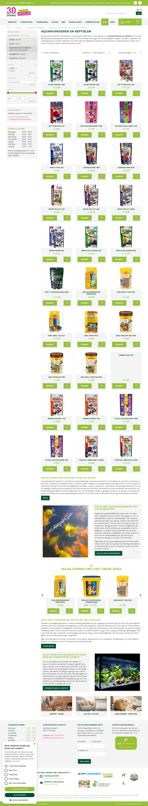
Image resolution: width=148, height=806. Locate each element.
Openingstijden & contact (56, 688)
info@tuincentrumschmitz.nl (20, 119)
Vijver (45, 498)
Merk (11, 65)
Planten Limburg (46, 795)
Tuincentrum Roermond (103, 797)
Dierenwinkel (18, 35)
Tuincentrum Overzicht (134, 803)
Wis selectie (32, 73)
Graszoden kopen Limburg (70, 797)
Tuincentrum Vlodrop (92, 795)
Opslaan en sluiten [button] (20, 789)
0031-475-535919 (57, 735)
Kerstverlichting (134, 795)
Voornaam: (81, 741)
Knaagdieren (17, 54)
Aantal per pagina (124, 53)
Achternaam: (96, 741)
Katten (14, 44)
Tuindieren (17, 58)
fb (135, 3)
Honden (15, 40)
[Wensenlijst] (138, 21)
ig (140, 3)
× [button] (34, 744)
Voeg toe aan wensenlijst (67, 93)
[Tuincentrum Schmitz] (18, 12)
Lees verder (16, 761)
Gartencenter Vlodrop (107, 795)
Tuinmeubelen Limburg (86, 797)
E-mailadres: (82, 750)
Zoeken (12, 78)
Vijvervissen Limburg (53, 797)
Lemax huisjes (41, 797)
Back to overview (13, 32)
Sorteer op (86, 53)
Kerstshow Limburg (122, 795)
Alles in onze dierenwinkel (108, 553)
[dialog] (19, 772)
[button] (20, 800)
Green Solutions (120, 803)
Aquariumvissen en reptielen (20, 49)
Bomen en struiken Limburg (61, 795)
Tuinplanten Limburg (78, 795)
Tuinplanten (48, 646)
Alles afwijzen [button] (20, 795)
